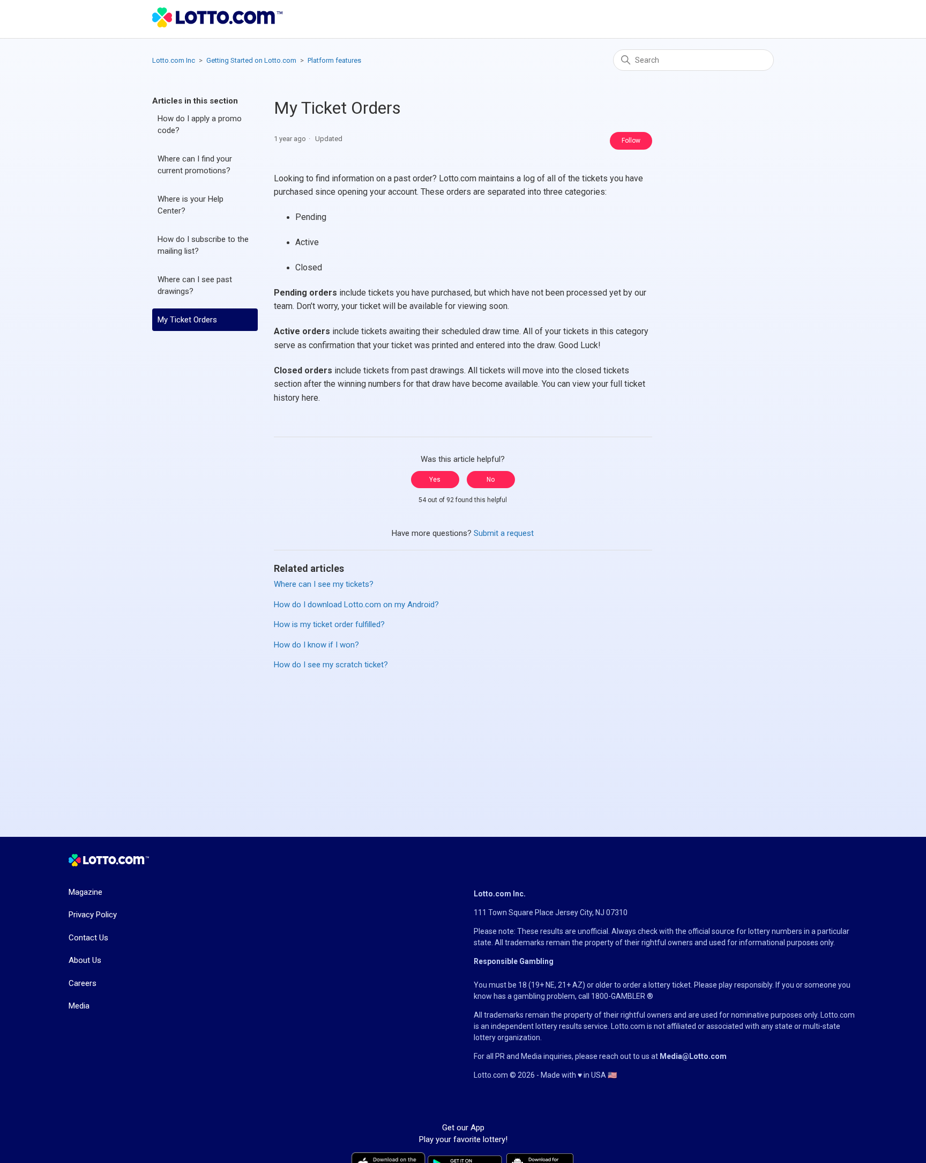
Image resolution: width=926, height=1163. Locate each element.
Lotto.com (837, 1015)
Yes (434, 479)
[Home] (217, 25)
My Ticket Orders (187, 320)
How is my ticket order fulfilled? (329, 624)
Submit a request (504, 533)
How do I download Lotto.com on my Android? (356, 604)
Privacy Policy (93, 914)
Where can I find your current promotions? (195, 165)
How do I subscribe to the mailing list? (203, 245)
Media (79, 1006)
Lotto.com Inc (173, 60)
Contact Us (88, 938)
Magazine (85, 892)
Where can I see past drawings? (195, 286)
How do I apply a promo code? (200, 125)
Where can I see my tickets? (324, 584)
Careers (82, 983)
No (491, 479)
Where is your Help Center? (190, 205)
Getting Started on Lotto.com (251, 60)
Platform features (334, 60)
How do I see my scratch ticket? (331, 664)
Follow (631, 140)
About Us (85, 960)
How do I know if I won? (316, 645)
